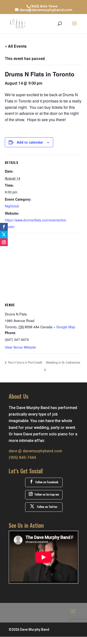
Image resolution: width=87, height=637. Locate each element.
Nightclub (12, 206)
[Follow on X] (4, 234)
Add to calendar (30, 142)
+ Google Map (64, 326)
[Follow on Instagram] (4, 242)
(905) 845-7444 (44, 6)
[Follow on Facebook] (4, 227)
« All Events (16, 46)
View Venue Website (20, 347)
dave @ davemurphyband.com (35, 451)
